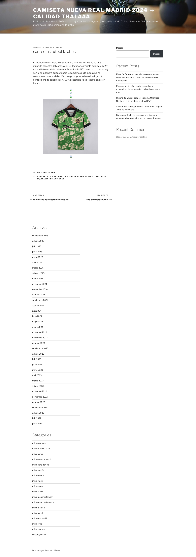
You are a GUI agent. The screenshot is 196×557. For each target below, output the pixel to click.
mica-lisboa (37, 491)
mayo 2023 (37, 370)
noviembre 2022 (39, 397)
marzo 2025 (38, 268)
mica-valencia (38, 529)
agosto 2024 (38, 305)
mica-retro (37, 524)
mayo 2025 (37, 257)
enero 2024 (37, 327)
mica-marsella (38, 507)
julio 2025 (36, 246)
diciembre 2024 (39, 284)
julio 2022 (36, 418)
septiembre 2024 (40, 300)
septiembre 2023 (40, 348)
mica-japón (37, 486)
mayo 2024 (37, 321)
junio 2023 (37, 364)
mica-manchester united (43, 502)
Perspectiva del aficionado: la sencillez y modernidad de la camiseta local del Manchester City (138, 89)
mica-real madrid (40, 518)
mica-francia (38, 475)
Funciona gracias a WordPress (46, 550)
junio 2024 (37, 316)
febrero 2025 (38, 273)
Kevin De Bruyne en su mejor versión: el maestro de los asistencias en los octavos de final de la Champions (138, 77)
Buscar (119, 48)
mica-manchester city (42, 497)
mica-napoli (37, 513)
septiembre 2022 (40, 407)
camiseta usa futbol (50, 177)
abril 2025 (37, 262)
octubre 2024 (38, 294)
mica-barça (37, 454)
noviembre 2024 (40, 289)
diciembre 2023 (39, 332)
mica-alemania (39, 443)
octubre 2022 (38, 402)
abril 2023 (37, 375)
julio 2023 (36, 359)
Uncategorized (46, 173)
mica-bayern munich (41, 459)
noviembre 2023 (40, 337)
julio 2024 (36, 311)
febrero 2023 (38, 386)
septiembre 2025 (40, 235)
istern (59, 47)
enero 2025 (37, 278)
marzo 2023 (38, 380)
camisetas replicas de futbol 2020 (85, 177)
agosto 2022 (38, 413)
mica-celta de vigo (40, 464)
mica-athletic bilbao (41, 448)
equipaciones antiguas (51, 179)
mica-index (37, 481)
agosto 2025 (38, 241)
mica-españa (38, 470)
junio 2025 (37, 251)
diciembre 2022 (39, 391)
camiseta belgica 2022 (93, 66)
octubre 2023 (38, 343)
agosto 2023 (38, 354)
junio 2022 (37, 423)
